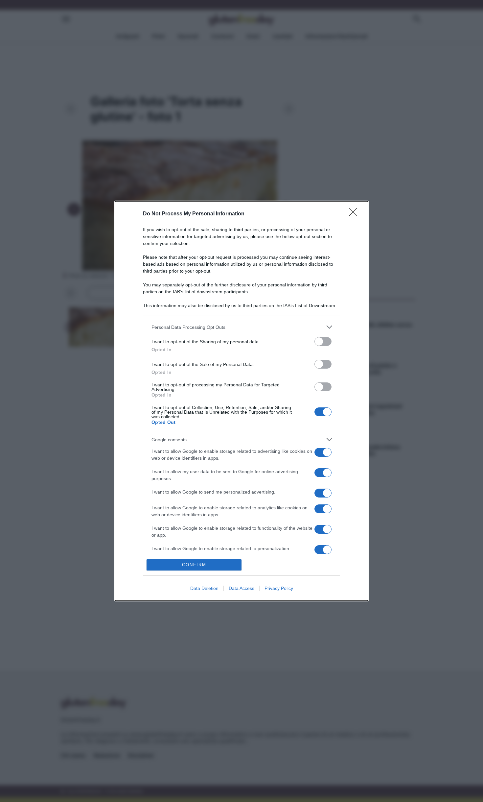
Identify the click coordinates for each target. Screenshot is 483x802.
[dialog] (241, 401)
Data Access (241, 588)
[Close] (355, 214)
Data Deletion (204, 588)
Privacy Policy (278, 588)
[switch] (323, 341)
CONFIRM (194, 564)
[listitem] (241, 327)
